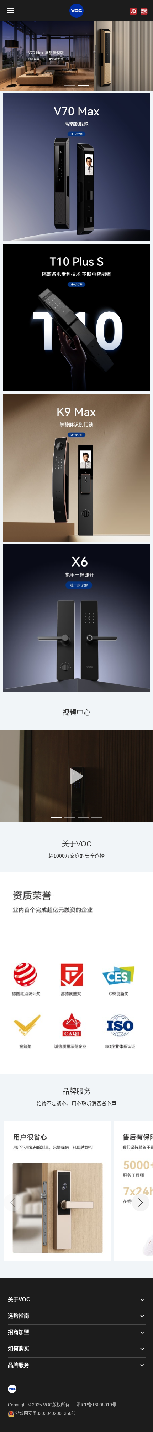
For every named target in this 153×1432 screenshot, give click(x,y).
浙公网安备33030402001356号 (45, 1413)
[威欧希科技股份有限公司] (76, 11)
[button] (69, 86)
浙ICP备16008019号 (96, 1404)
